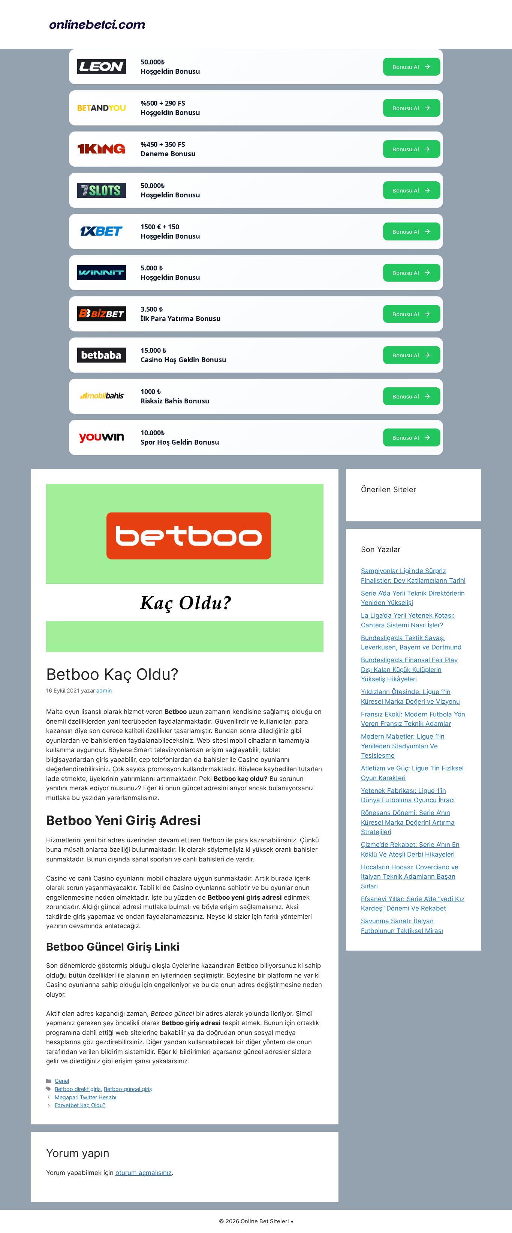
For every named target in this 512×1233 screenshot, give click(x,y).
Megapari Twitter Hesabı (85, 1097)
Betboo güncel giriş (128, 1089)
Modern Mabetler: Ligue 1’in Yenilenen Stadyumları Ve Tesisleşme (403, 746)
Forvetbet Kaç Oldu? (80, 1105)
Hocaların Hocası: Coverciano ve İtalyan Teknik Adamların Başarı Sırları (409, 876)
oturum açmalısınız (143, 1172)
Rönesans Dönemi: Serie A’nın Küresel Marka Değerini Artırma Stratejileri (408, 822)
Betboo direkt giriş (78, 1089)
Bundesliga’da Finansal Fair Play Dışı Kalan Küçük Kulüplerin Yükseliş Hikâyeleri (409, 669)
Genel (62, 1081)
